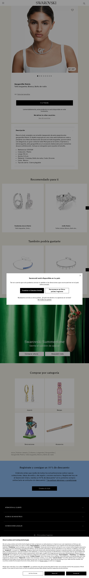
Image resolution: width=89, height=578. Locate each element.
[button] (80, 275)
